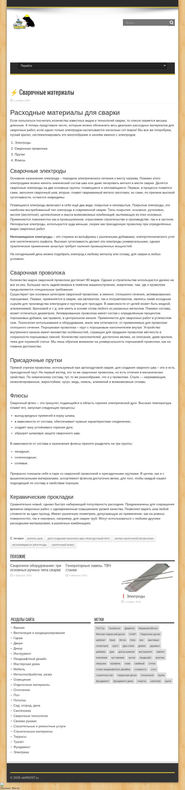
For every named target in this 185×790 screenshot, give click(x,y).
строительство (104, 675)
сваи (127, 663)
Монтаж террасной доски (110, 634)
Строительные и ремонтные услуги (40, 726)
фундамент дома (123, 681)
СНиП (132, 634)
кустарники (117, 657)
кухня (132, 657)
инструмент (145, 651)
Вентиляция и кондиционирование (39, 633)
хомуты (141, 681)
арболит (100, 640)
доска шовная (126, 651)
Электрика (21, 752)
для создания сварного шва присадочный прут (79, 538)
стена (152, 663)
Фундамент (22, 747)
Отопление (22, 690)
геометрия (102, 645)
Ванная (19, 627)
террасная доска (126, 675)
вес (142, 640)
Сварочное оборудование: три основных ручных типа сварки (35, 568)
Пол (16, 695)
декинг (142, 645)
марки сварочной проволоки (134, 538)
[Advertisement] (92, 44)
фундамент (102, 681)
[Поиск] (171, 22)
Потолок (20, 700)
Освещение (22, 679)
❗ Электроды (133, 596)
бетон (122, 640)
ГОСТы (100, 628)
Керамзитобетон (148, 628)
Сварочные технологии (31, 716)
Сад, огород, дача (27, 705)
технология (147, 675)
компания (101, 657)
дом (112, 651)
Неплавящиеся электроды (29, 545)
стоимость (140, 669)
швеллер (155, 681)
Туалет (19, 742)
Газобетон (114, 628)
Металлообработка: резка (33, 674)
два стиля (128, 645)
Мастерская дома (27, 664)
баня (112, 640)
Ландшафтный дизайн (30, 659)
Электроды (23, 142)
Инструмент (22, 653)
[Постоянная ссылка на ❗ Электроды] (147, 591)
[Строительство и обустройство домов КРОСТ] (24, 25)
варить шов (35, 538)
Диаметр (129, 628)
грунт (115, 645)
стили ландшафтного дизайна (113, 669)
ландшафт (145, 657)
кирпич (160, 651)
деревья (155, 645)
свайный (139, 663)
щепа (168, 681)
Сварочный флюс (63, 545)
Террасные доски (150, 634)
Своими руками (25, 721)
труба (161, 675)
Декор (18, 648)
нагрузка (101, 663)
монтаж (160, 657)
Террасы (20, 736)
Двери (18, 643)
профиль (115, 663)
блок (132, 640)
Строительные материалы (33, 731)
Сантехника (22, 710)
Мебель (19, 669)
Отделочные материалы (32, 684)
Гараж (18, 638)
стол (153, 669)
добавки (100, 651)
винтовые (153, 640)
